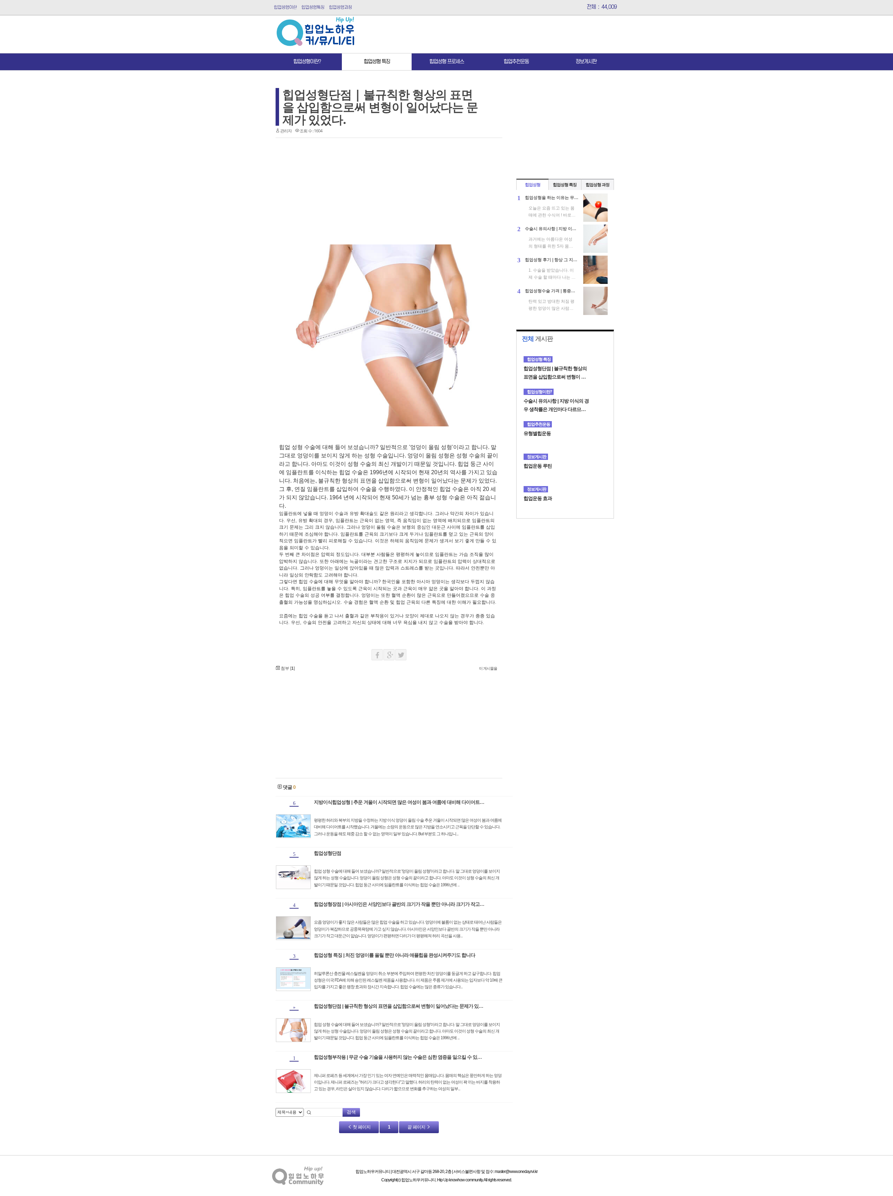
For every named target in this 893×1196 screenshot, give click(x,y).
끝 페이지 (416, 1127)
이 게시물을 (488, 668)
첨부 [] (287, 668)
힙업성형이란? (307, 62)
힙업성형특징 (312, 7)
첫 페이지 (361, 1127)
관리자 (286, 131)
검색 (351, 1112)
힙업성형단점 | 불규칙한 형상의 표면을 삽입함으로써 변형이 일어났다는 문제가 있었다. (380, 106)
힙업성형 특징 (377, 62)
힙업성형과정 (340, 7)
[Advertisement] (491, 34)
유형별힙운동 (537, 433)
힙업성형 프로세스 (446, 62)
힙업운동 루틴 (538, 466)
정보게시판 (586, 62)
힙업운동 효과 (538, 498)
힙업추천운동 (516, 62)
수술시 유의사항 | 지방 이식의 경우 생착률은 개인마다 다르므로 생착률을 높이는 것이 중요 (556, 405)
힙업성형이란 (285, 7)
